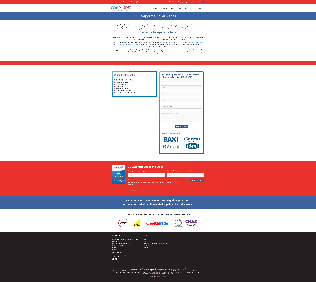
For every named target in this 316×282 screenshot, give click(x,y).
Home (145, 239)
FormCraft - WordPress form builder (171, 133)
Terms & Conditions (160, 265)
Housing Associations (196, 42)
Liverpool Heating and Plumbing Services (156, 243)
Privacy (153, 265)
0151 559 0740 (171, 2)
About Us (146, 241)
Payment (146, 245)
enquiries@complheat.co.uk (188, 2)
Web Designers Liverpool (160, 276)
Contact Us (147, 247)
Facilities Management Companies (127, 44)
